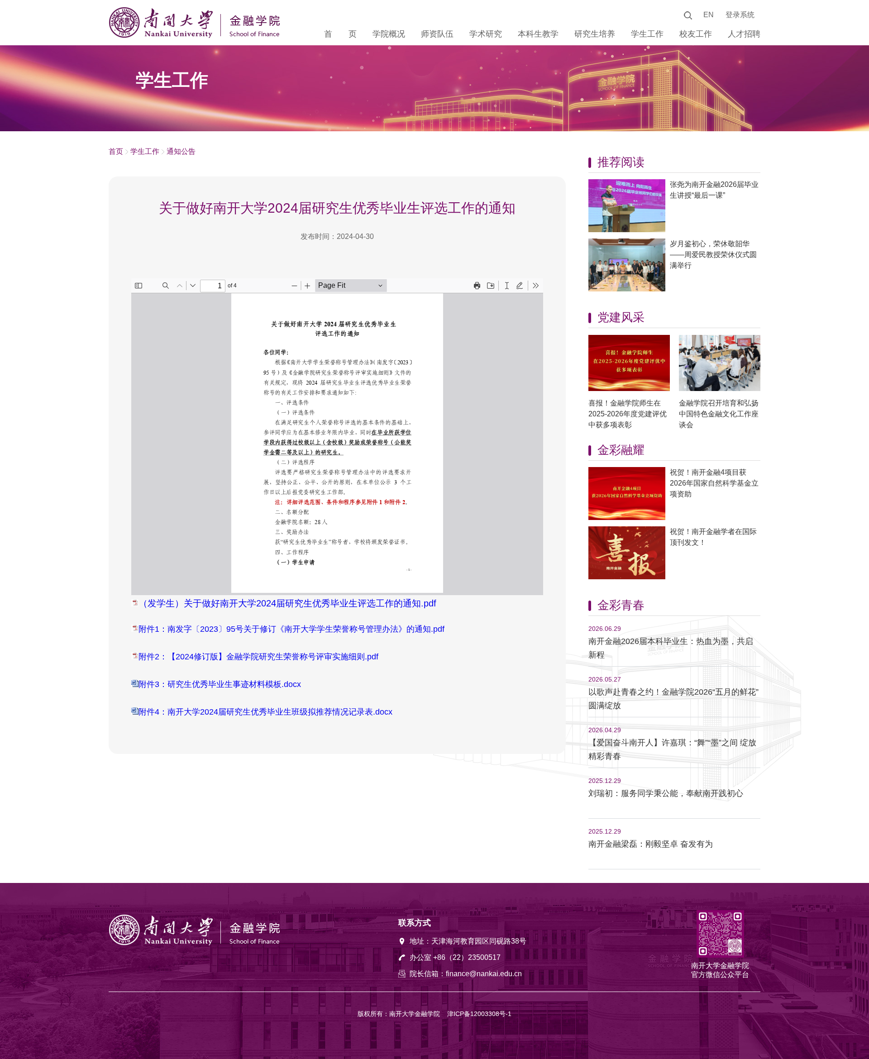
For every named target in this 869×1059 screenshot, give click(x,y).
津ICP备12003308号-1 (479, 1013)
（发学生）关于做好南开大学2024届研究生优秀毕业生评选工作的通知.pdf (287, 603)
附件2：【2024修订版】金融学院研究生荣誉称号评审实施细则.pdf (258, 656)
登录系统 (740, 15)
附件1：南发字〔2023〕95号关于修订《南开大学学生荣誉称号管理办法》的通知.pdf (291, 629)
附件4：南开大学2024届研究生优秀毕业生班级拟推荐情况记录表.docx (265, 711)
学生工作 (144, 151)
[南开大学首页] (163, 35)
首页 (116, 151)
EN (708, 15)
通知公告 (181, 151)
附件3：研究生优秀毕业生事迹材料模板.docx (219, 684)
